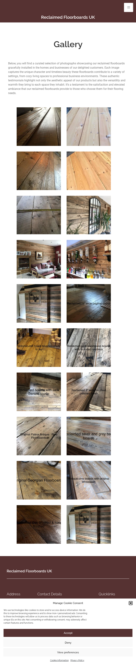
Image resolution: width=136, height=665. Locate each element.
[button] (130, 603)
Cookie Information (59, 660)
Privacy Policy (77, 660)
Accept (68, 633)
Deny (68, 642)
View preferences (68, 652)
